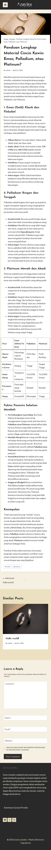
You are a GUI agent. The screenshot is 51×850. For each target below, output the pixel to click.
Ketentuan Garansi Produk (16, 807)
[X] (9, 820)
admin (8, 70)
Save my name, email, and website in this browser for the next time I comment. (25, 748)
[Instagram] (14, 820)
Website (8, 741)
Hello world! (8, 580)
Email (8, 729)
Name (8, 718)
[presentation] (25, 619)
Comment (10, 684)
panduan (16, 567)
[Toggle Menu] (5, 4)
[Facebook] (5, 820)
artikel (7, 567)
